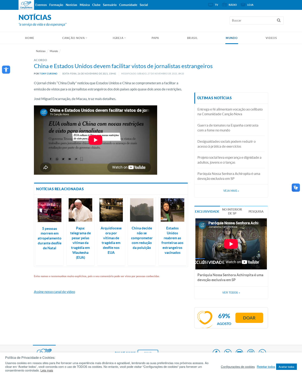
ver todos (231, 292)
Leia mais (46, 370)
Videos (271, 38)
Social (144, 5)
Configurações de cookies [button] (238, 366)
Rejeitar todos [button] (266, 366)
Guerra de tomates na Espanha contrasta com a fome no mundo (227, 127)
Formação (56, 5)
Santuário (110, 5)
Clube (96, 5)
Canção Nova (73, 38)
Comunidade (128, 5)
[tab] (207, 211)
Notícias (41, 51)
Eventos (41, 5)
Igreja (118, 38)
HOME (29, 38)
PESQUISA (256, 211)
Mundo (232, 38)
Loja (250, 4)
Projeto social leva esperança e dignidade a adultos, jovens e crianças (229, 159)
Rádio (233, 4)
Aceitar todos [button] (286, 367)
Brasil (192, 38)
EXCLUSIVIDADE (207, 211)
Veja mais (231, 190)
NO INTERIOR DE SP (232, 211)
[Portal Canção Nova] (26, 5)
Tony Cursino (48, 73)
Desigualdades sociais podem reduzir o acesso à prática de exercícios (226, 143)
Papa (155, 38)
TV (216, 4)
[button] (6, 70)
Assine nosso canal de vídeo (54, 292)
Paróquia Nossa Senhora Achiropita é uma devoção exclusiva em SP (228, 176)
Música (85, 5)
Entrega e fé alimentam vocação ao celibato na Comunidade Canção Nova (230, 111)
